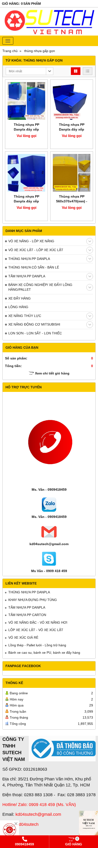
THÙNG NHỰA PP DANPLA (29, 259)
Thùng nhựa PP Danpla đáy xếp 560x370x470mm (26, 129)
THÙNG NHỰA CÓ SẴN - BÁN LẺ (33, 267)
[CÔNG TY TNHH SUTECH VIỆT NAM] (88, 825)
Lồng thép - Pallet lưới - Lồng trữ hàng (37, 645)
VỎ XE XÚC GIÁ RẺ (23, 637)
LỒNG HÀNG (18, 307)
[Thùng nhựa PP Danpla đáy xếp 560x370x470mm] (26, 101)
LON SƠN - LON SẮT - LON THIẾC (35, 333)
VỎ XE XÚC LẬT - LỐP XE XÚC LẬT (35, 250)
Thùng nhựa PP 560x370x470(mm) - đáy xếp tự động (71, 201)
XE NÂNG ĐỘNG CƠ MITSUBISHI (34, 324)
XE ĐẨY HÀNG (19, 298)
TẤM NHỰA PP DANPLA (26, 276)
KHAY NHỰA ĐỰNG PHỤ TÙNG (32, 600)
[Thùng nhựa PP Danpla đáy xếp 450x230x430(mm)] (26, 173)
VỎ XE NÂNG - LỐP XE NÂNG (31, 241)
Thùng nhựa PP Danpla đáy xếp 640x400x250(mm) (71, 129)
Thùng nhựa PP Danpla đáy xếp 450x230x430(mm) (26, 201)
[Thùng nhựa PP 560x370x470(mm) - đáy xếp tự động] (71, 173)
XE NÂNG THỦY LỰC (24, 316)
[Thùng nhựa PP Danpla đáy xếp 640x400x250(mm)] (71, 101)
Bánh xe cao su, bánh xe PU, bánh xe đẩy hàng (44, 652)
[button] (29, 71)
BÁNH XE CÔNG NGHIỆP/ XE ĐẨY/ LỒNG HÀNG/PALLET (40, 287)
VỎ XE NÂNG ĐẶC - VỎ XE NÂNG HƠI (37, 622)
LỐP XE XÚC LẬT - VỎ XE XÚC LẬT (35, 630)
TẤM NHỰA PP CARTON (27, 615)
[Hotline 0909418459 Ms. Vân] (9, 829)
